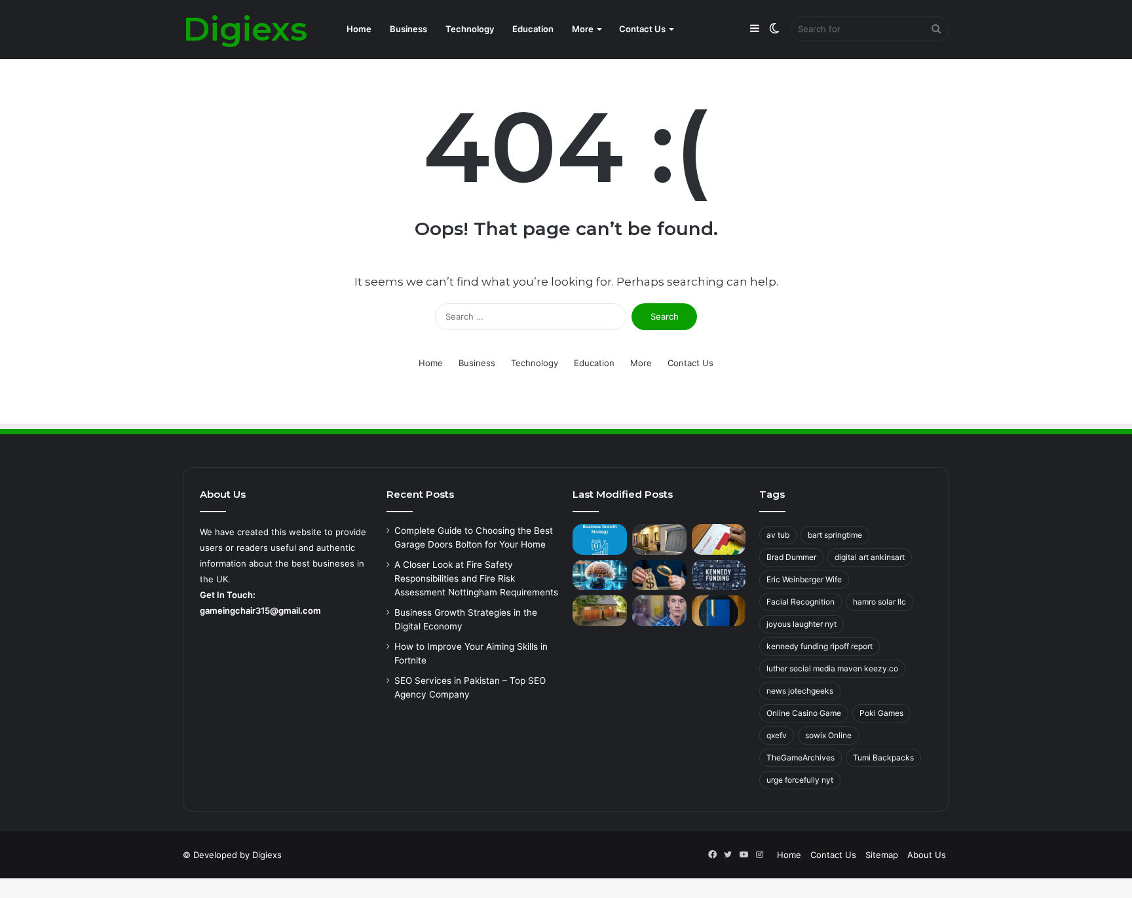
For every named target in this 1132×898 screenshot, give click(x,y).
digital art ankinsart (870, 557)
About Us (926, 855)
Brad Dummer (791, 557)
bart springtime (835, 535)
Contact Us (642, 29)
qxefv (776, 735)
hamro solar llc (879, 602)
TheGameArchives (800, 757)
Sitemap (881, 855)
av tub (777, 535)
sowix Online (828, 735)
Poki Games (881, 713)
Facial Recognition (800, 602)
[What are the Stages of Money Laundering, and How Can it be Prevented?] (659, 575)
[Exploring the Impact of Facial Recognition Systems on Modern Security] (659, 610)
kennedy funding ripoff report (819, 646)
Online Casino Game (803, 713)
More (583, 29)
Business (408, 29)
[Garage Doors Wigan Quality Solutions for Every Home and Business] (600, 610)
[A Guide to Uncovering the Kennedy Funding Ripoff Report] (719, 575)
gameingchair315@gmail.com (260, 610)
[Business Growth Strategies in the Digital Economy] (600, 539)
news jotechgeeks (799, 691)
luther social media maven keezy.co (832, 668)
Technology (469, 29)
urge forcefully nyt (799, 780)
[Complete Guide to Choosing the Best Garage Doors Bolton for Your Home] (659, 539)
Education (533, 29)
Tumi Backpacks (883, 757)
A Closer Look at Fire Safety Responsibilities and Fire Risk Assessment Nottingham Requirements (476, 578)
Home (359, 29)
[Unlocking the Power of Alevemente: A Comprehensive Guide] (600, 575)
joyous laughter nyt (801, 624)
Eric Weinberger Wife (804, 579)
